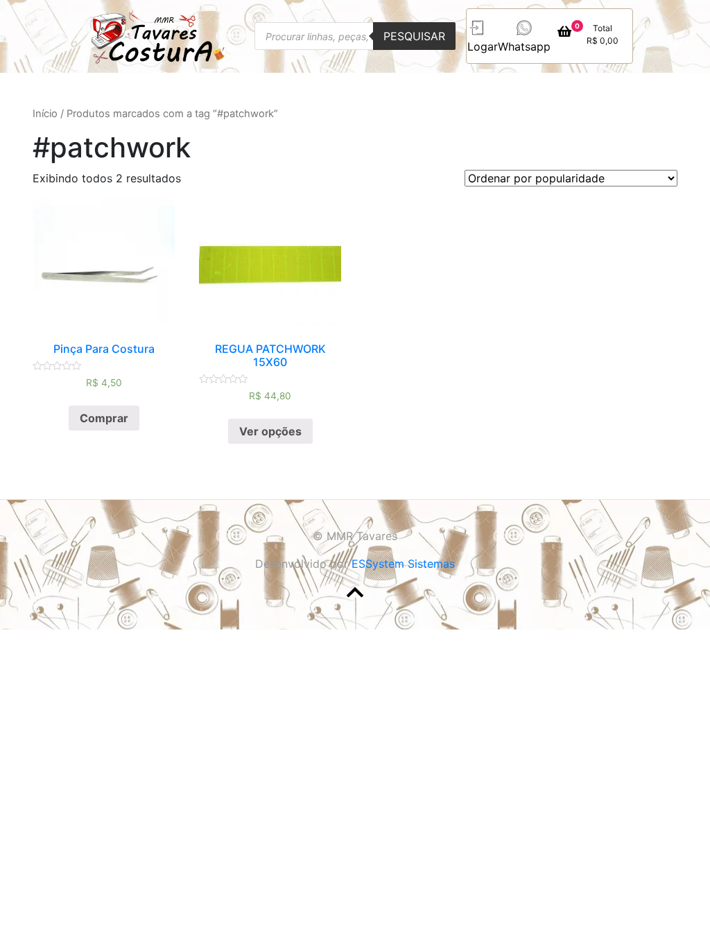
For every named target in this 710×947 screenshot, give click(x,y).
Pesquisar (414, 36)
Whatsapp (524, 46)
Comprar (104, 418)
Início (45, 113)
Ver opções (270, 431)
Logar (482, 46)
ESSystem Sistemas (403, 564)
